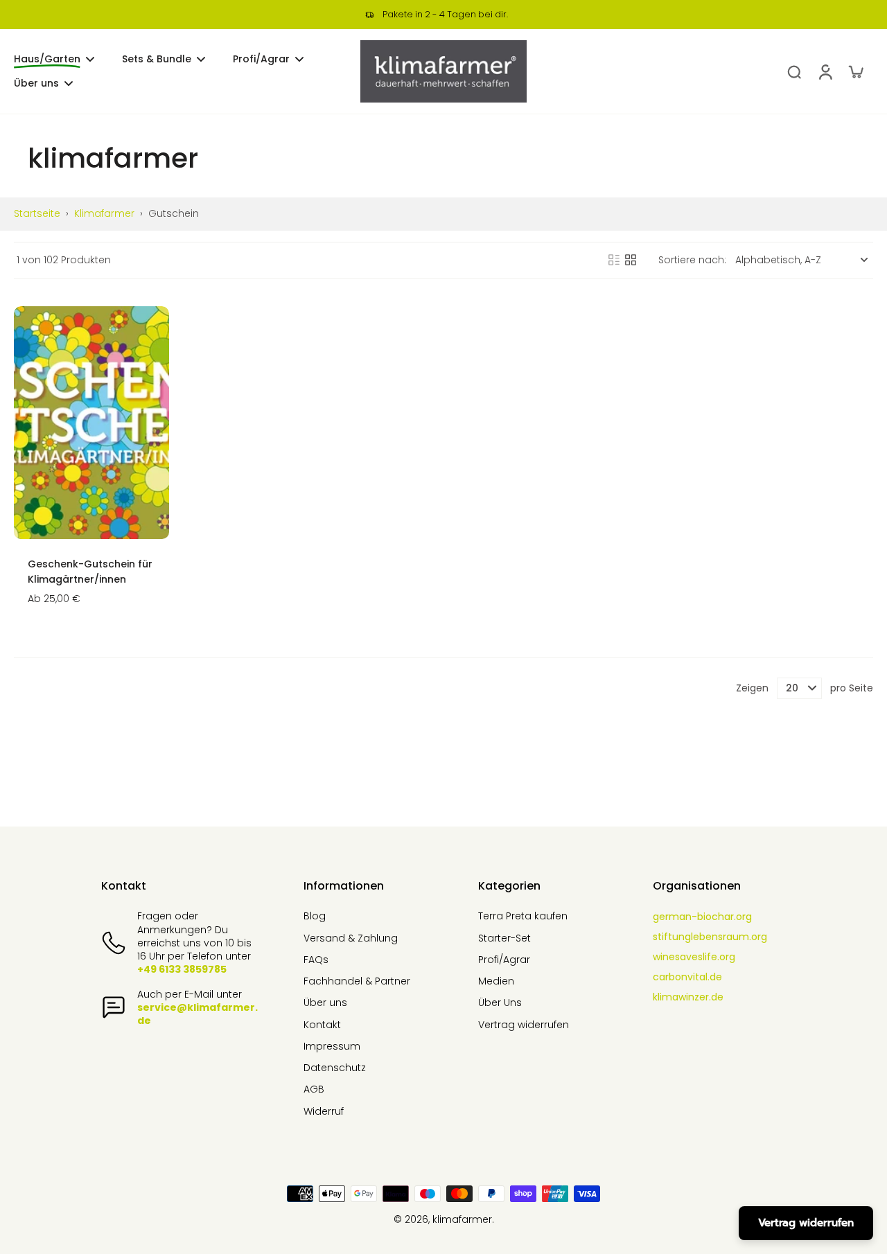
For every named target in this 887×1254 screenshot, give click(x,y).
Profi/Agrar (504, 959)
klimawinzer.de (688, 997)
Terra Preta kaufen (523, 916)
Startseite (37, 213)
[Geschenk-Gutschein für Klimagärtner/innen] (91, 422)
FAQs (316, 959)
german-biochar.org (702, 917)
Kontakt (322, 1025)
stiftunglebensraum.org (710, 937)
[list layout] (614, 259)
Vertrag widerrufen (523, 1025)
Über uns (325, 1002)
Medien (496, 981)
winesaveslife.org (694, 957)
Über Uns (500, 1002)
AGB (314, 1089)
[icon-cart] (855, 71)
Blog (315, 916)
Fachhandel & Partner (357, 981)
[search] (794, 71)
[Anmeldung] (824, 71)
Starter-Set (504, 938)
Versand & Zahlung (351, 938)
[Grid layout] (630, 259)
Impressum (332, 1046)
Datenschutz (335, 1068)
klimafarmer (104, 213)
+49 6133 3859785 (182, 969)
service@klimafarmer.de (197, 1013)
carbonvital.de (687, 977)
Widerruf (324, 1111)
